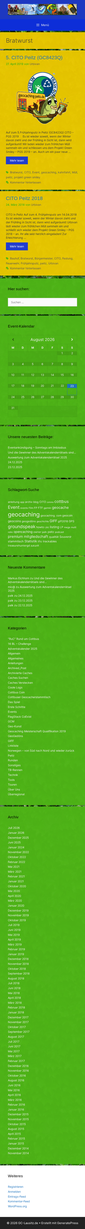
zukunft (35, 545)
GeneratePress (67, 1223)
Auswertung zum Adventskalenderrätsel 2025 (37, 457)
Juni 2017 (14, 1046)
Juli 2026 (14, 827)
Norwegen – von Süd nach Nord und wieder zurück (41, 750)
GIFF (53, 521)
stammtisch (16, 541)
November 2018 (18, 963)
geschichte (43, 521)
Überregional (16, 794)
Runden (13, 760)
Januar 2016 (16, 1109)
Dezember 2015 (18, 1114)
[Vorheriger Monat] (13, 339)
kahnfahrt (64, 172)
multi (73, 527)
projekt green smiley (27, 177)
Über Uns (14, 789)
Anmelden (14, 1191)
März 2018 (15, 1002)
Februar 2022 (16, 862)
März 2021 (15, 871)
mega (67, 527)
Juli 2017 (13, 1041)
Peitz (11, 755)
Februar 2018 (16, 1007)
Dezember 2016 (18, 1066)
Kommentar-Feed (19, 1201)
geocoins (14, 521)
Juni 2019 (14, 929)
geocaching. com (51, 515)
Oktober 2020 (17, 886)
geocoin (67, 515)
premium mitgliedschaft (28, 536)
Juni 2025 (14, 842)
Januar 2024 (16, 847)
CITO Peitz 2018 (24, 198)
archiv (28, 501)
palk (44, 531)
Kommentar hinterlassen (25, 182)
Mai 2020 (14, 891)
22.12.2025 (25, 605)
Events (12, 711)
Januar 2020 (16, 905)
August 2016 (16, 1080)
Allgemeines (15, 658)
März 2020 (15, 900)
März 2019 (15, 944)
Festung (67, 258)
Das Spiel (14, 702)
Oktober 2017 (17, 1027)
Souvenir (65, 537)
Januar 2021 (16, 881)
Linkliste (13, 745)
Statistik (31, 541)
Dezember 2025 (18, 837)
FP (35, 507)
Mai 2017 (14, 1051)
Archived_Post (17, 668)
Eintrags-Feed (17, 1196)
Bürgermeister (44, 258)
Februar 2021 (16, 876)
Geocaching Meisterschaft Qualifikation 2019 (37, 731)
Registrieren (15, 1186)
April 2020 (14, 896)
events (24, 507)
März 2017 (15, 1056)
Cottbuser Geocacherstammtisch (29, 697)
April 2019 (14, 939)
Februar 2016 (16, 1104)
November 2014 (18, 1153)
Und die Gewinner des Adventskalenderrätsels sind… (42, 452)
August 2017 (16, 1036)
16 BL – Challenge (19, 643)
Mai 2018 (14, 993)
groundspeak (21, 526)
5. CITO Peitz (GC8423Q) (34, 57)
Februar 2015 (16, 1138)
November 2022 (18, 852)
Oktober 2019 (17, 920)
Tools (11, 779)
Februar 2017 (16, 1061)
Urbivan (53, 263)
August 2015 (16, 1128)
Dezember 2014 (18, 1148)
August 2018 (16, 978)
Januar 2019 (16, 954)
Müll (74, 172)
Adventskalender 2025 (22, 648)
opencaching (23, 532)
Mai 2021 (14, 866)
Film (31, 507)
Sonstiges (14, 765)
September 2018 (19, 973)
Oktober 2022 (17, 857)
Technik (13, 774)
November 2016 (18, 1070)
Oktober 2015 (17, 1124)
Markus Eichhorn (18, 578)
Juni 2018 (14, 988)
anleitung (13, 501)
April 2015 (14, 1133)
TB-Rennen (15, 770)
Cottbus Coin (16, 692)
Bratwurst (16, 172)
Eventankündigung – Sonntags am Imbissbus (37, 447)
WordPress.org (17, 1206)
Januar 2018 (16, 1012)
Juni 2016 (14, 1085)
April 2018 (14, 997)
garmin (47, 507)
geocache (60, 507)
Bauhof (14, 258)
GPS (71, 521)
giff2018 (63, 521)
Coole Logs (15, 687)
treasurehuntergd (19, 545)
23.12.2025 (15, 467)
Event (36, 172)
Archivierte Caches (20, 673)
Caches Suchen (18, 677)
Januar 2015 (16, 1143)
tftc (40, 541)
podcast (59, 531)
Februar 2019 (16, 949)
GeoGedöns (15, 736)
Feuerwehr (12, 263)
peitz (9, 177)
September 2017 (18, 1031)
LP (61, 527)
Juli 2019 (14, 925)
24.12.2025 (15, 462)
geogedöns (29, 521)
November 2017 (18, 1022)
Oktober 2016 (17, 1075)
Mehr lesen (17, 160)
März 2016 (15, 1099)
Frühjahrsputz (30, 263)
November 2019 (18, 915)
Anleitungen (15, 663)
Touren (12, 784)
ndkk (10, 532)
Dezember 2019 (18, 910)
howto (40, 527)
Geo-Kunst (15, 726)
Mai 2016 (14, 1090)
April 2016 (14, 1095)
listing (54, 527)
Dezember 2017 (18, 1017)
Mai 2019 (14, 934)
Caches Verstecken (20, 682)
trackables (50, 541)
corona (50, 502)
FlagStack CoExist (19, 716)
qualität (54, 536)
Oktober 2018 (17, 968)
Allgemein (14, 653)
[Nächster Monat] (72, 339)
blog (36, 501)
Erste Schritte (16, 707)
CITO (27, 172)
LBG (47, 527)
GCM (11, 721)
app (22, 501)
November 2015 (18, 1119)
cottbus (61, 501)
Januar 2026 (16, 832)
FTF (40, 507)
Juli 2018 (14, 983)
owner (37, 531)
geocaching (48, 172)
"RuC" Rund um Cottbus (23, 638)
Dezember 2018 (18, 958)
